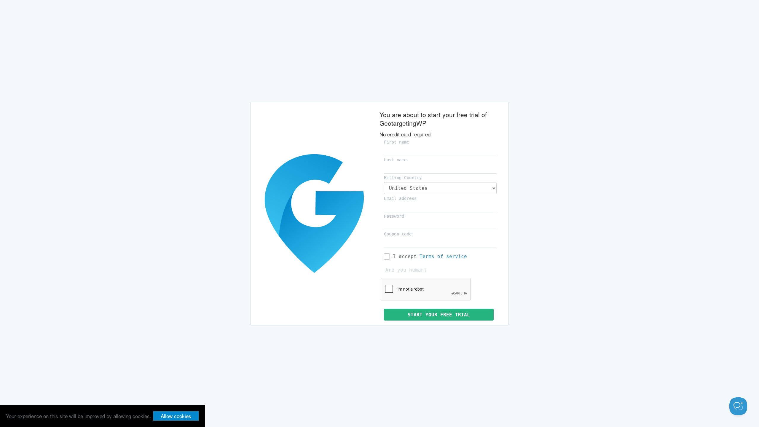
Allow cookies (176, 416)
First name (396, 142)
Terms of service (443, 256)
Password (394, 216)
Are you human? (406, 270)
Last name (395, 159)
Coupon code (398, 234)
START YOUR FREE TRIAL (439, 315)
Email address (400, 198)
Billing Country (403, 177)
